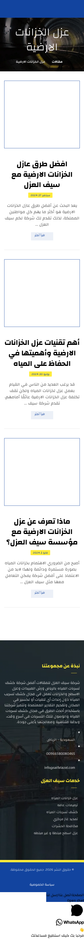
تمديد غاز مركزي (65, 819)
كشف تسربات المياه (62, 812)
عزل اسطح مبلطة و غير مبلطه (56, 833)
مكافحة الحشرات (65, 826)
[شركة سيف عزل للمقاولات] (12, 8)
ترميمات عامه (67, 805)
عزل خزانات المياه (64, 798)
